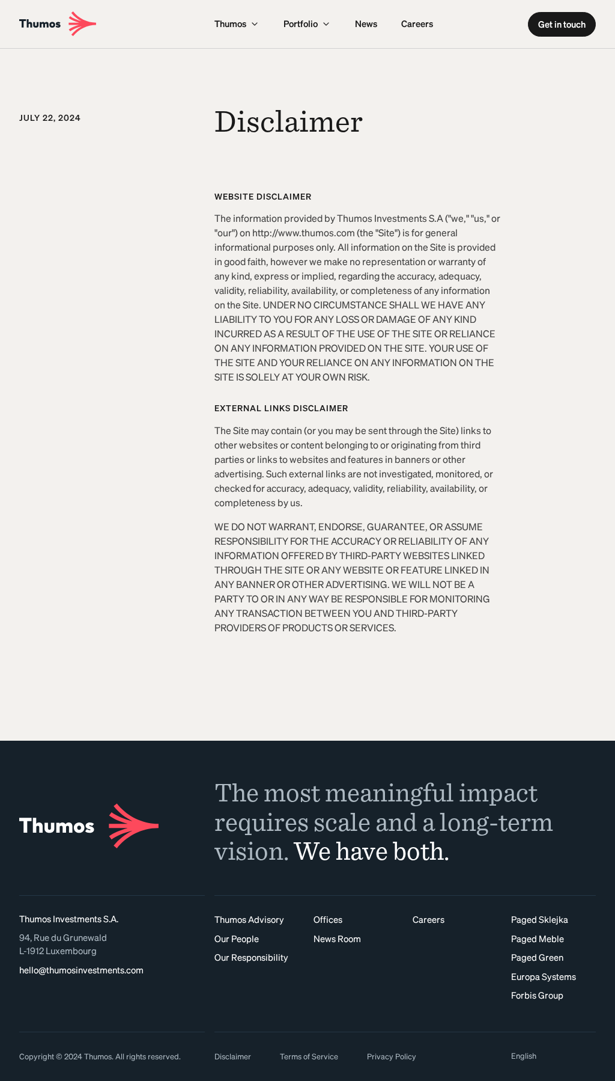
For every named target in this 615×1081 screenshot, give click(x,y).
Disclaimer (232, 1056)
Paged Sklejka (539, 919)
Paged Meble (537, 939)
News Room (337, 939)
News (366, 24)
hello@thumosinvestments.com (81, 970)
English (523, 1056)
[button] (236, 24)
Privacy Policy (391, 1056)
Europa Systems (543, 977)
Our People (236, 939)
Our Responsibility (251, 957)
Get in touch (562, 24)
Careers (417, 24)
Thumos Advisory (249, 919)
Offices (328, 919)
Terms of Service (309, 1056)
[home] (112, 24)
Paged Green (537, 957)
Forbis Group (537, 995)
